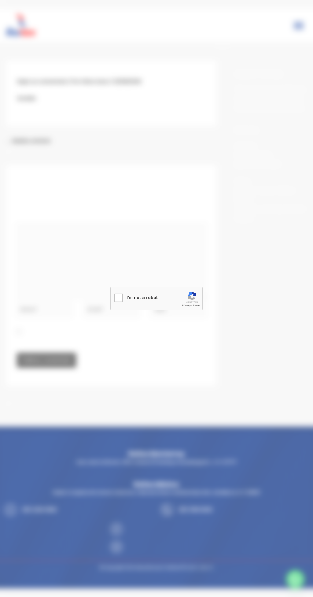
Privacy (186, 305)
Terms (196, 305)
